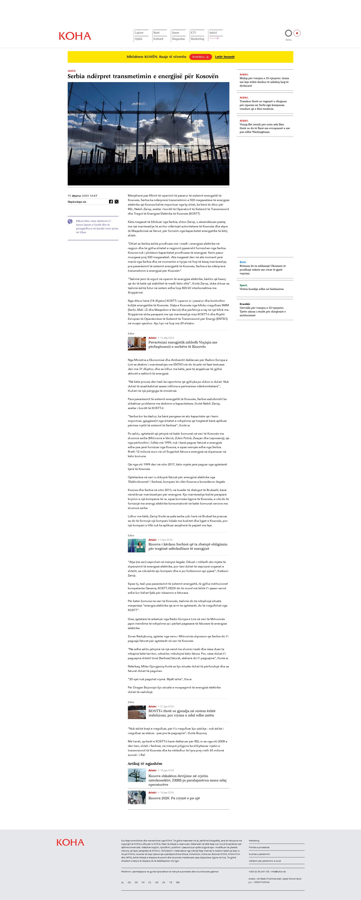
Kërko (289, 40)
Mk (178, 883)
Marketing (197, 39)
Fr (143, 883)
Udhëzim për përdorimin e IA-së (265, 861)
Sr (163, 883)
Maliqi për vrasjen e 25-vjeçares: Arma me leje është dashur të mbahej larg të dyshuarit (264, 81)
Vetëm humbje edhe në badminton (262, 288)
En (129, 883)
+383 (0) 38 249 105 (259, 871)
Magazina (178, 39)
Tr (170, 883)
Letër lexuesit (225, 56)
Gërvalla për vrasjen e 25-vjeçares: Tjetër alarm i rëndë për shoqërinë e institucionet (263, 311)
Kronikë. (245, 304)
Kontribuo (199, 56)
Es (150, 883)
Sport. (244, 285)
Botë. (243, 262)
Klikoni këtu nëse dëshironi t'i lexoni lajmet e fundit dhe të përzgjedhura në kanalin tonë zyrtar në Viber (97, 226)
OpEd (138, 39)
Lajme (139, 32)
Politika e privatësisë (259, 847)
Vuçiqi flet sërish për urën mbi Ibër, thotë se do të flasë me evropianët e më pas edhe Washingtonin (265, 128)
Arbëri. (244, 74)
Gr (156, 883)
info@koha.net (278, 871)
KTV (193, 32)
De (136, 883)
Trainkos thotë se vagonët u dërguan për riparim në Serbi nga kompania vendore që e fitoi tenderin (263, 105)
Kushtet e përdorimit (259, 854)
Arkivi (213, 32)
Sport (175, 32)
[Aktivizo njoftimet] (297, 33)
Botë (156, 32)
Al (122, 883)
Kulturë (158, 39)
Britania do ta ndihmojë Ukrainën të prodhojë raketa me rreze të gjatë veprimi (263, 269)
